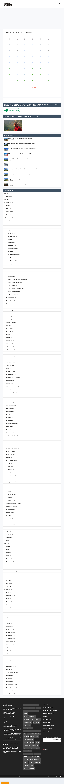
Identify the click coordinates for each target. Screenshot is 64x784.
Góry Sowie (9, 647)
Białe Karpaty (9, 303)
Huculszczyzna (9, 561)
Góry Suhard (9, 383)
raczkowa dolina (28, 754)
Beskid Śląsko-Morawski (13, 254)
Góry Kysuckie (9, 365)
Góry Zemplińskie (12, 392)
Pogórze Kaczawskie (11, 684)
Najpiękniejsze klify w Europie (12, 752)
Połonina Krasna (10, 451)
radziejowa (37, 754)
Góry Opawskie (9, 641)
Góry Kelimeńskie (10, 359)
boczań (32, 708)
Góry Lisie (10, 690)
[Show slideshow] (32, 87)
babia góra (26, 705)
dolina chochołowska (29, 716)
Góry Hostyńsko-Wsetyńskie (12, 353)
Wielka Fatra (9, 534)
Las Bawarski (9, 598)
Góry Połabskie (9, 595)
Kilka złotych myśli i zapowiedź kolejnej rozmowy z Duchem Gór (22, 169)
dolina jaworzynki (28, 719)
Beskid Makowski (11, 236)
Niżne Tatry (9, 426)
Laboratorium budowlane (48, 725)
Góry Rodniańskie (10, 374)
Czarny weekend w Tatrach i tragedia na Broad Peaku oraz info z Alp (23, 163)
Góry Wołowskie (11, 482)
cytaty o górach (28, 710)
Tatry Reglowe (11, 522)
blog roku (26, 708)
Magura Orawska (10, 408)
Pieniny (8, 429)
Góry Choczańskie (10, 346)
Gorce (7, 334)
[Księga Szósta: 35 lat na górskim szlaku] (6, 179)
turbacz (26, 765)
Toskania (8, 586)
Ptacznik (8, 457)
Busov (9, 267)
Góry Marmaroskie (10, 371)
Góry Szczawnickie (12, 475)
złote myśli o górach (29, 768)
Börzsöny (8, 319)
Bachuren (10, 463)
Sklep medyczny (46, 704)
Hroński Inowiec (10, 396)
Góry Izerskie (9, 629)
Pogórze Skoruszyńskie (11, 445)
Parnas (6, 614)
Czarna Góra (11, 469)
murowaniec (35, 745)
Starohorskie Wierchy (11, 506)
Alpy (5, 193)
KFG (24, 733)
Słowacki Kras (9, 512)
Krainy (5, 543)
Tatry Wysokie (11, 525)
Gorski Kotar (9, 211)
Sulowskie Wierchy (10, 509)
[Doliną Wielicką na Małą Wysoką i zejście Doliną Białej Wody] (6, 149)
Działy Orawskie (11, 270)
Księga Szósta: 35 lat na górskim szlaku (17, 179)
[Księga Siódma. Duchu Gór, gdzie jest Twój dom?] (6, 159)
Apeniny (6, 199)
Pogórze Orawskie (10, 439)
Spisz (7, 577)
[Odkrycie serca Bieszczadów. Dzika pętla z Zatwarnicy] (6, 184)
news (25, 748)
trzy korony (37, 762)
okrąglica (30, 748)
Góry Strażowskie (10, 380)
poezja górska (27, 751)
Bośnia (8, 549)
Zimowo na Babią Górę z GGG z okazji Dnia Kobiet (12, 730)
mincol (37, 742)
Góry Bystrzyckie (10, 626)
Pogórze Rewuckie (12, 494)
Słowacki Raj (10, 500)
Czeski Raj (8, 592)
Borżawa (8, 316)
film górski (36, 722)
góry (29, 725)
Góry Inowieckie (10, 356)
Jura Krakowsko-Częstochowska (14, 565)
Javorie (9, 485)
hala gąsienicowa (28, 728)
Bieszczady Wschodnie (13, 310)
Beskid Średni (11, 257)
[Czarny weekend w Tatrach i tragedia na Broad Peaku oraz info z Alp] (6, 164)
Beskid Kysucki (11, 233)
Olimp (5, 611)
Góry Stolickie (11, 472)
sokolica (26, 759)
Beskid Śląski (11, 251)
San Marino (9, 574)
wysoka (32, 765)
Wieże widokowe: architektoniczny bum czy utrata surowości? (10, 743)
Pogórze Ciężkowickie (11, 436)
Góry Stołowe (9, 650)
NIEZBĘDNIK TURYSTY (38, 776)
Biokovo (8, 205)
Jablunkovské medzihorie (13, 273)
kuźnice (32, 736)
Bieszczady (9, 307)
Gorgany (8, 337)
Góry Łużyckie (9, 660)
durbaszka (37, 719)
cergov (38, 708)
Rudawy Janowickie (10, 687)
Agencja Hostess (46, 731)
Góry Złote (8, 657)
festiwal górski (28, 722)
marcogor (5, 704)
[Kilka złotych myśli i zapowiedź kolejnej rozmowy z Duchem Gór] (6, 169)
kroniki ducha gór (35, 733)
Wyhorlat (8, 537)
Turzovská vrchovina (12, 294)
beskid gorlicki (34, 705)
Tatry (7, 515)
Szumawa (8, 604)
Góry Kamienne (9, 635)
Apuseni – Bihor (9, 227)
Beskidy (8, 230)
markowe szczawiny (29, 742)
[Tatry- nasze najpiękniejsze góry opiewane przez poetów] (6, 144)
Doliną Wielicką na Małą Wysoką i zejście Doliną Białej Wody (21, 148)
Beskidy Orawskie (10, 297)
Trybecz (8, 531)
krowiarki (26, 736)
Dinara (8, 208)
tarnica (26, 762)
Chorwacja (8, 552)
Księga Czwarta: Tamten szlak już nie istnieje (11, 704)
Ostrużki (10, 491)
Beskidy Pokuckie (10, 300)
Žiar (7, 540)
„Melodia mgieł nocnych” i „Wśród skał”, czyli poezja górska (12, 738)
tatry (30, 762)
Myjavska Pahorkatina (11, 423)
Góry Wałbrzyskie (10, 654)
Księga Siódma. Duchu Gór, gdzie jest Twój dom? (19, 158)
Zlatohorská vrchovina (13, 672)
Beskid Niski (10, 242)
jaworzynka (27, 731)
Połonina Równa (10, 454)
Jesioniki (8, 669)
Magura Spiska (9, 411)
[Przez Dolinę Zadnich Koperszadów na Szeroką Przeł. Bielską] (6, 174)
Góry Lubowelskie (13, 248)
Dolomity (8, 196)
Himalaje (6, 221)
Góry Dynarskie (7, 202)
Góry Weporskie (11, 479)
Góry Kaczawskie (10, 632)
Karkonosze (9, 675)
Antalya (8, 546)
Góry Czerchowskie (10, 349)
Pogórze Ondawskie (12, 285)
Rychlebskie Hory (10, 693)
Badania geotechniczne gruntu (50, 710)
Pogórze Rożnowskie (11, 442)
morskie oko (27, 745)
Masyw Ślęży (9, 678)
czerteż (36, 710)
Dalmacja (8, 558)
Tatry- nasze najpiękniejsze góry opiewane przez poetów (21, 143)
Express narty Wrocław (48, 728)
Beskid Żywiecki (11, 264)
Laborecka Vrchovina (12, 276)
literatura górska (28, 739)
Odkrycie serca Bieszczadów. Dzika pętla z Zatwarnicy (20, 184)
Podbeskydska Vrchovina (12, 432)
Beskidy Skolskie (12, 313)
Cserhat (8, 325)
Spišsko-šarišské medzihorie (13, 503)
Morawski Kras (9, 601)
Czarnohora (9, 328)
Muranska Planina (12, 488)
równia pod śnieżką (35, 756)
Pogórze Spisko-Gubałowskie (13, 448)
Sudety (6, 617)
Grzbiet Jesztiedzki (10, 663)
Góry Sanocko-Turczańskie (12, 377)
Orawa (8, 568)
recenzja (26, 756)
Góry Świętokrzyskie (9, 217)
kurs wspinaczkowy (47, 719)
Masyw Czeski (7, 589)
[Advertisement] (32, 17)
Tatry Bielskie (11, 518)
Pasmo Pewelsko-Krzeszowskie (15, 282)
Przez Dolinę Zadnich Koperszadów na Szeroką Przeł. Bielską (22, 174)
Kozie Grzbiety (9, 402)
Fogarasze (8, 331)
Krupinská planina (10, 405)
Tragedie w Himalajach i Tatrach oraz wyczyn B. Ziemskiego (12, 734)
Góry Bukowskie (10, 343)
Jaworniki (8, 399)
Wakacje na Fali (6, 751)
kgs (28, 733)
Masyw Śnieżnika (10, 681)
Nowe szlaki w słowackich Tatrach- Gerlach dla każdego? (10, 748)
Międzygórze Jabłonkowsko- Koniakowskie (17, 279)
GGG (25, 725)
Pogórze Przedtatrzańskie (14, 291)
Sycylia (8, 580)
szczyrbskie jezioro (35, 759)
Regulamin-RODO (51, 776)
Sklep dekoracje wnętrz (48, 707)
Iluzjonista (45, 716)
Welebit (8, 214)
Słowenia (8, 583)
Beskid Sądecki (11, 245)
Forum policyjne (46, 722)
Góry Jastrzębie (11, 638)
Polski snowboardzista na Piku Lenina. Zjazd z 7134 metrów (21, 153)
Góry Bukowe (9, 340)
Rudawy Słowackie (10, 460)
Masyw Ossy (7, 607)
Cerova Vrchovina (10, 322)
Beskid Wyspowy (11, 260)
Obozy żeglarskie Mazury (48, 713)
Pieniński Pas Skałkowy (11, 571)
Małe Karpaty (9, 420)
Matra (7, 414)
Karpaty (6, 224)
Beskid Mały (10, 239)
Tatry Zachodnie (11, 528)
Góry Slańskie (11, 389)
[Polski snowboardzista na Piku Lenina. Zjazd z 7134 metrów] (6, 154)
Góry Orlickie (9, 644)
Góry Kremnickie (10, 362)
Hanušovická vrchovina (11, 666)
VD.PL (45, 776)
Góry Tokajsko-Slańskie (11, 386)
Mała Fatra (8, 417)
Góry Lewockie (9, 368)
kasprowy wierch (36, 731)
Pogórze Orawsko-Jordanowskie (15, 288)
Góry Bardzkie (9, 620)
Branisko (10, 466)
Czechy (8, 555)
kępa (37, 736)
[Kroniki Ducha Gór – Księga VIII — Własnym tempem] (6, 139)
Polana (9, 497)
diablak (25, 713)
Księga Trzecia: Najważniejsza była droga (9, 713)
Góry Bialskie (9, 623)
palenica (37, 748)
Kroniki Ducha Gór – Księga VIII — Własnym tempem (20, 138)
